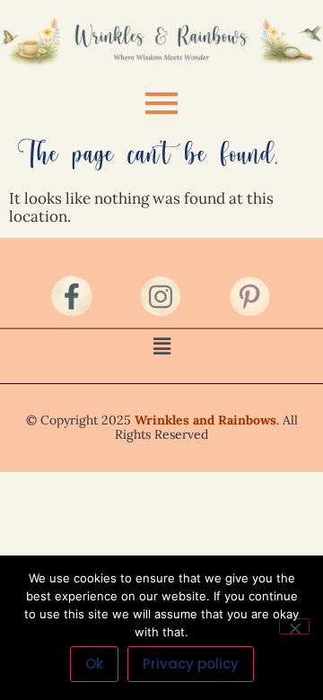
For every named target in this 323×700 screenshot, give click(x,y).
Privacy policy (191, 663)
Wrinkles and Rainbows (205, 420)
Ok (94, 663)
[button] (161, 346)
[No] (294, 626)
